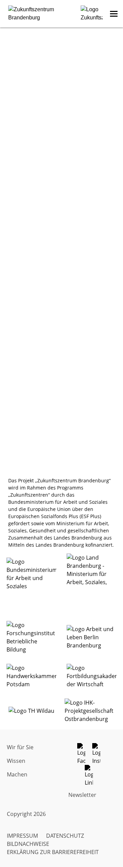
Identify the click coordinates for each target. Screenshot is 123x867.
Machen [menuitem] (17, 774)
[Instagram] (99, 754)
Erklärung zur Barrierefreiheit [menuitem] (53, 852)
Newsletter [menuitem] (82, 795)
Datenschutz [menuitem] (65, 835)
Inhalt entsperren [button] (61, 246)
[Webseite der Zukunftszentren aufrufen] (91, 13)
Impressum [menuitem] (22, 835)
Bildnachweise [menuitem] (28, 844)
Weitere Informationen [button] (61, 259)
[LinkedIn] (92, 776)
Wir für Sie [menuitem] (20, 747)
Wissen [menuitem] (16, 761)
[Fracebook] (84, 754)
